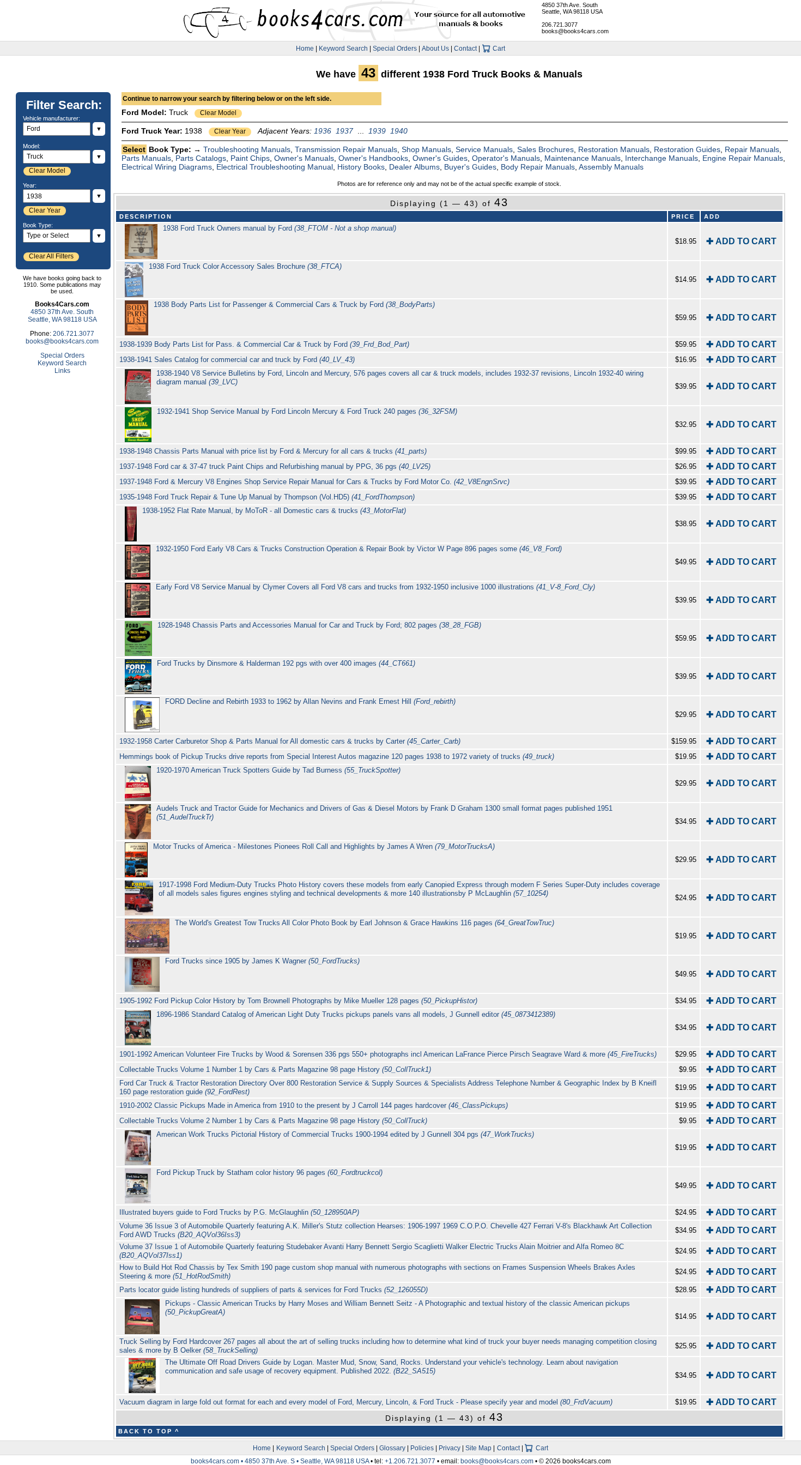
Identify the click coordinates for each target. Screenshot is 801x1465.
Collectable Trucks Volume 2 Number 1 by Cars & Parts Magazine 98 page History (273, 1121)
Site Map (478, 1448)
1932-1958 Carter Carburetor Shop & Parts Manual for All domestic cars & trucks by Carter (289, 741)
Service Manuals (484, 149)
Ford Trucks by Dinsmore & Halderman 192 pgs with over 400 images (286, 663)
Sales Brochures (545, 149)
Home (305, 48)
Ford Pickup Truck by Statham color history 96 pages (269, 1172)
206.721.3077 (560, 24)
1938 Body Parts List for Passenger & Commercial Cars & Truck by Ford (294, 304)
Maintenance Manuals (582, 158)
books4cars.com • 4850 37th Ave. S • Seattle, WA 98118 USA (281, 1461)
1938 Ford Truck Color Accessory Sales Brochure (245, 266)
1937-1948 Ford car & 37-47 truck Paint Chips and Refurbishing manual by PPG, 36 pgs (274, 466)
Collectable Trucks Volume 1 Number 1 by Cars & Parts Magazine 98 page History (275, 1069)
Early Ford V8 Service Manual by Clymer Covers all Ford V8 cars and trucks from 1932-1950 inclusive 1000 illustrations (375, 587)
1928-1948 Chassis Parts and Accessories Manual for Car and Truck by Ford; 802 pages (319, 625)
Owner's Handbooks (373, 158)
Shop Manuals (426, 149)
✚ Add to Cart (741, 241)
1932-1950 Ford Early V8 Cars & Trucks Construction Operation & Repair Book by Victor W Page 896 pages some (359, 549)
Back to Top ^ (148, 1431)
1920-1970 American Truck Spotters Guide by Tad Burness (278, 770)
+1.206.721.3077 (410, 1461)
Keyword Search (343, 48)
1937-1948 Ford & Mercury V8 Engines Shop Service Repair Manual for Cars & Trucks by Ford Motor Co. (314, 482)
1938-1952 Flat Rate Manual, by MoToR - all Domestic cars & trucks (274, 511)
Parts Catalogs (200, 158)
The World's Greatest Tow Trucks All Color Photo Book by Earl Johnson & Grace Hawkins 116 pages (364, 923)
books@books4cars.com (575, 31)
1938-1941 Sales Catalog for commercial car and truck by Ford (237, 359)
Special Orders (395, 48)
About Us (435, 48)
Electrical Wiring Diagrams (167, 166)
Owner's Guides (440, 158)
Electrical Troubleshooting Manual (274, 166)
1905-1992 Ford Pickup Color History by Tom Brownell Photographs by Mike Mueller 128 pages (298, 1001)
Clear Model (218, 113)
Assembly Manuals (611, 166)
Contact (465, 48)
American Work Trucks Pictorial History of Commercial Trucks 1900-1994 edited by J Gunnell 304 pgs (345, 1134)
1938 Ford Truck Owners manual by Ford (279, 228)
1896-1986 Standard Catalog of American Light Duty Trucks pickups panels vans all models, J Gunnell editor (355, 1014)
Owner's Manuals (304, 158)
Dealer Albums (414, 166)
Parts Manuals (146, 158)
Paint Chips (250, 158)
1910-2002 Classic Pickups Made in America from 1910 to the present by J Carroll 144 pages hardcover (313, 1105)
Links (62, 371)
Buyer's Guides (470, 166)
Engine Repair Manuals (742, 158)
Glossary (392, 1448)
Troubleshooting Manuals (246, 149)
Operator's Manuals (506, 158)
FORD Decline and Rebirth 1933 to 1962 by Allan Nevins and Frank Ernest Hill (310, 701)
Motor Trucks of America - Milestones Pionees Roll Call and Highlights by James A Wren (324, 846)
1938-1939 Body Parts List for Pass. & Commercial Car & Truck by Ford (264, 344)
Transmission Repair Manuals (346, 149)
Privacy (449, 1448)
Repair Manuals (752, 149)
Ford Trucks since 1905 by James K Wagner (262, 961)
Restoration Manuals (614, 149)
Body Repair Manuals (538, 166)
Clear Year (230, 131)
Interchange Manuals (661, 158)
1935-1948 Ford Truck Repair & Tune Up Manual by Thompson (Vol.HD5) (267, 497)
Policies (422, 1448)
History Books (361, 166)
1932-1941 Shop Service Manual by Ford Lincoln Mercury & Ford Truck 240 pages (307, 411)
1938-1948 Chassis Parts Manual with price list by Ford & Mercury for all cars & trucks (273, 451)
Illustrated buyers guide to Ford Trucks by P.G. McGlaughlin (239, 1212)
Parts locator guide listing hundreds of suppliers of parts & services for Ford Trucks (273, 1290)
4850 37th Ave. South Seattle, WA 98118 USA (572, 8)
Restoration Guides (687, 149)
